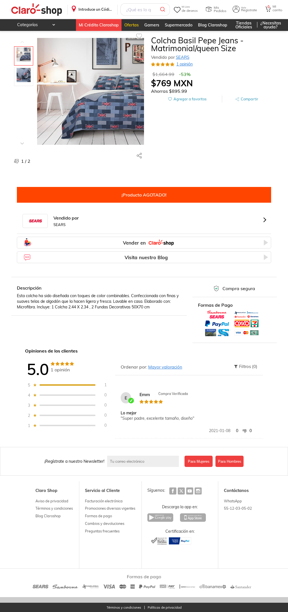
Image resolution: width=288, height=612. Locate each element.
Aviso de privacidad (51, 501)
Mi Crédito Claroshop (99, 25)
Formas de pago (98, 516)
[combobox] (145, 9)
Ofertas (131, 25)
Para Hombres (229, 461)
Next (22, 139)
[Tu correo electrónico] (144, 461)
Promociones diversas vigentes (110, 508)
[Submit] (164, 9)
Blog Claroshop (212, 25)
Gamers (151, 25)
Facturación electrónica (104, 501)
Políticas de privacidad (165, 607)
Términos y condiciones (54, 508)
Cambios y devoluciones (104, 523)
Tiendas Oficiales (243, 25)
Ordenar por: (134, 367)
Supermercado (178, 25)
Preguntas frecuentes (102, 531)
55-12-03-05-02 (238, 508)
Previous (22, 38)
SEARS (182, 57)
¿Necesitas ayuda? (270, 25)
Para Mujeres (199, 461)
